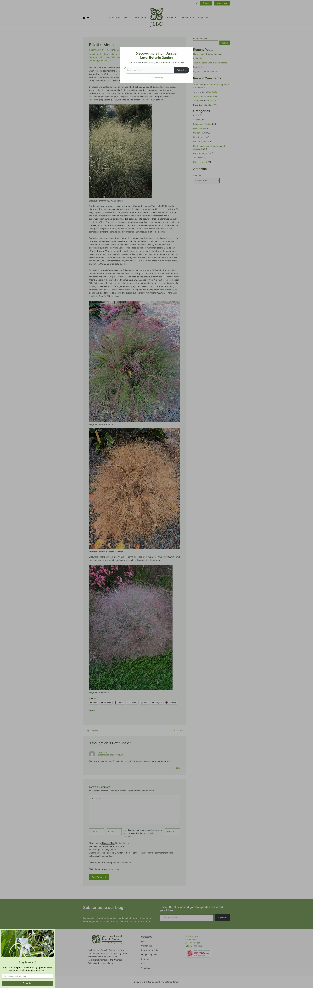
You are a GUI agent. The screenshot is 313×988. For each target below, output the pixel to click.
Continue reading (156, 77)
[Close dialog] (53, 931)
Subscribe (181, 70)
